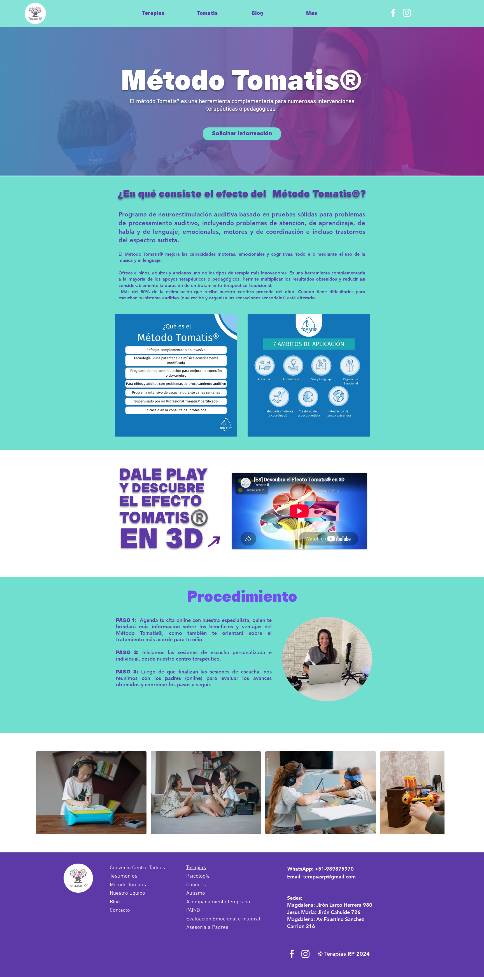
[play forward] (438, 792)
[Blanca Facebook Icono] (393, 12)
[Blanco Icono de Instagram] (406, 12)
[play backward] (43, 792)
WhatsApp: (320, 869)
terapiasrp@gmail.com (329, 876)
